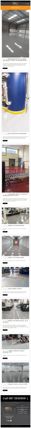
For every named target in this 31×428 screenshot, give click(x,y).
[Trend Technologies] (15, 216)
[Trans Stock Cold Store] (15, 373)
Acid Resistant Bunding (17, 133)
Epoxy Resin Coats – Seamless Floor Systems (23, 407)
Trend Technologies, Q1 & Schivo (15, 321)
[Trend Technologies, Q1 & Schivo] (15, 309)
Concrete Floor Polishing (23, 411)
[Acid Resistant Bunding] (15, 102)
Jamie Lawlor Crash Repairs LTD (13, 351)
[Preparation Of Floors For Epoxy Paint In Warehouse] (15, 34)
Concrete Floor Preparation (22, 413)
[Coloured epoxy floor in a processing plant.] (15, 169)
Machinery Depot (15, 289)
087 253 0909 (14, 1)
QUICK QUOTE (19, 1)
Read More (5, 68)
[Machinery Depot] (15, 277)
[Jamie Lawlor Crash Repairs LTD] (15, 341)
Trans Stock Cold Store (17, 384)
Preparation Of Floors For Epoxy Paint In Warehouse (15, 59)
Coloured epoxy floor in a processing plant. (15, 194)
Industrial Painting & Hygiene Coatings (22, 410)
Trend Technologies (16, 225)
